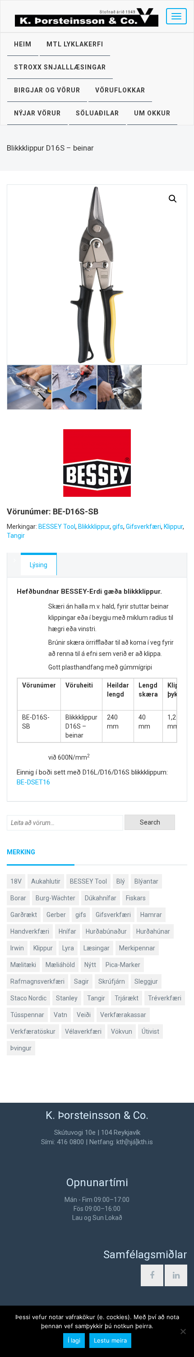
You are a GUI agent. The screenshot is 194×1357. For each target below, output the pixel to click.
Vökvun (121, 1031)
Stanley (67, 998)
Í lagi (74, 1340)
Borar (18, 898)
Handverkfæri (29, 931)
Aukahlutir (45, 881)
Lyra (68, 948)
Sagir (81, 981)
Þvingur (21, 1048)
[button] (173, 199)
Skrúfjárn (111, 981)
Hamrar (151, 914)
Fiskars (136, 898)
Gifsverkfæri (143, 526)
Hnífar (67, 931)
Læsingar (96, 948)
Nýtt (90, 964)
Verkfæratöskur (32, 1031)
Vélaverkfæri (83, 1031)
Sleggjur (146, 981)
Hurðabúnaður (106, 931)
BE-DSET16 (33, 782)
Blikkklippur (94, 526)
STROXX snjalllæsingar (60, 67)
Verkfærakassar (123, 1014)
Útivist (150, 1031)
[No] (182, 1331)
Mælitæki (23, 964)
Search (150, 822)
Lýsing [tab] (38, 564)
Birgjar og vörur (47, 90)
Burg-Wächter (55, 898)
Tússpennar (27, 1014)
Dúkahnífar (100, 898)
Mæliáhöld (60, 964)
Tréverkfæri (164, 998)
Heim (23, 44)
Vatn (60, 1014)
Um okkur (152, 113)
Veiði (84, 1014)
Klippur (173, 526)
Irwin (17, 948)
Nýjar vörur (37, 113)
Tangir (16, 535)
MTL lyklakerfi (74, 44)
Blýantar (146, 881)
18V (16, 881)
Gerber (56, 914)
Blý (120, 881)
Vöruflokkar (120, 90)
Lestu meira (110, 1340)
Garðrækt (23, 914)
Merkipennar (137, 948)
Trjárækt (127, 998)
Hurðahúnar (153, 931)
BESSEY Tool (56, 526)
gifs (117, 526)
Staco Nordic (28, 998)
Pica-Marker (123, 964)
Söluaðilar (97, 113)
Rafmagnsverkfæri (37, 981)
